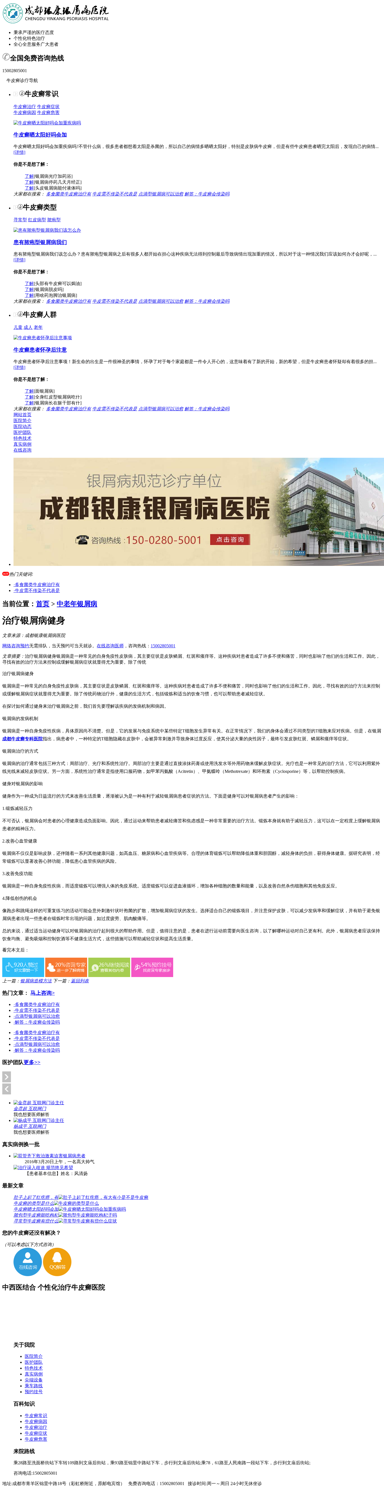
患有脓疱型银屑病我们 (40, 242)
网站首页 (22, 414)
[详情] (19, 152)
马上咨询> (42, 993)
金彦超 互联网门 (29, 1108)
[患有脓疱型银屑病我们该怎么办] (47, 230)
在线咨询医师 (110, 645)
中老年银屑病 (77, 603)
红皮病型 (37, 219)
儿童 (17, 327)
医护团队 (22, 432)
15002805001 (163, 645)
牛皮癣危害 (48, 112)
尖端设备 (34, 1380)
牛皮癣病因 (24, 112)
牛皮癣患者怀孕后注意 (40, 350)
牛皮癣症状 (48, 106)
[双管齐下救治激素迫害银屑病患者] (49, 1155)
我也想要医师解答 (31, 1114)
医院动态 (22, 426)
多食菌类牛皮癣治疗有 (68, 194)
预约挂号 (34, 1391)
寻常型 (20, 219)
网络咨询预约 (15, 645)
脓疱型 (54, 219)
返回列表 (80, 980)
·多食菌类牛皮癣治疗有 (36, 584)
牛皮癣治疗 (24, 106)
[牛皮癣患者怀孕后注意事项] (42, 337)
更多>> (32, 1062)
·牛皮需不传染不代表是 (36, 590)
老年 (38, 327)
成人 (28, 327)
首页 (42, 603)
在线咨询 (22, 450)
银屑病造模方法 (36, 980)
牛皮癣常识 (36, 1415)
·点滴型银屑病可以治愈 (36, 1016)
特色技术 (22, 438)
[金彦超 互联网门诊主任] (38, 1102)
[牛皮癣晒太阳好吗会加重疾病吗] (47, 122)
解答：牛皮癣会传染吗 (206, 194)
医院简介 (22, 420)
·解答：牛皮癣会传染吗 (36, 1022)
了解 (29, 176)
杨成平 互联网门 (29, 1126)
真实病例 (22, 444)
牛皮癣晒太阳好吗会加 (40, 135)
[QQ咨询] (57, 1274)
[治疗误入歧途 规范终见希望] (43, 1167)
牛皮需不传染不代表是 (114, 194)
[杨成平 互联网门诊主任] (38, 1120)
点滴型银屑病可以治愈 (160, 194)
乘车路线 (34, 1385)
